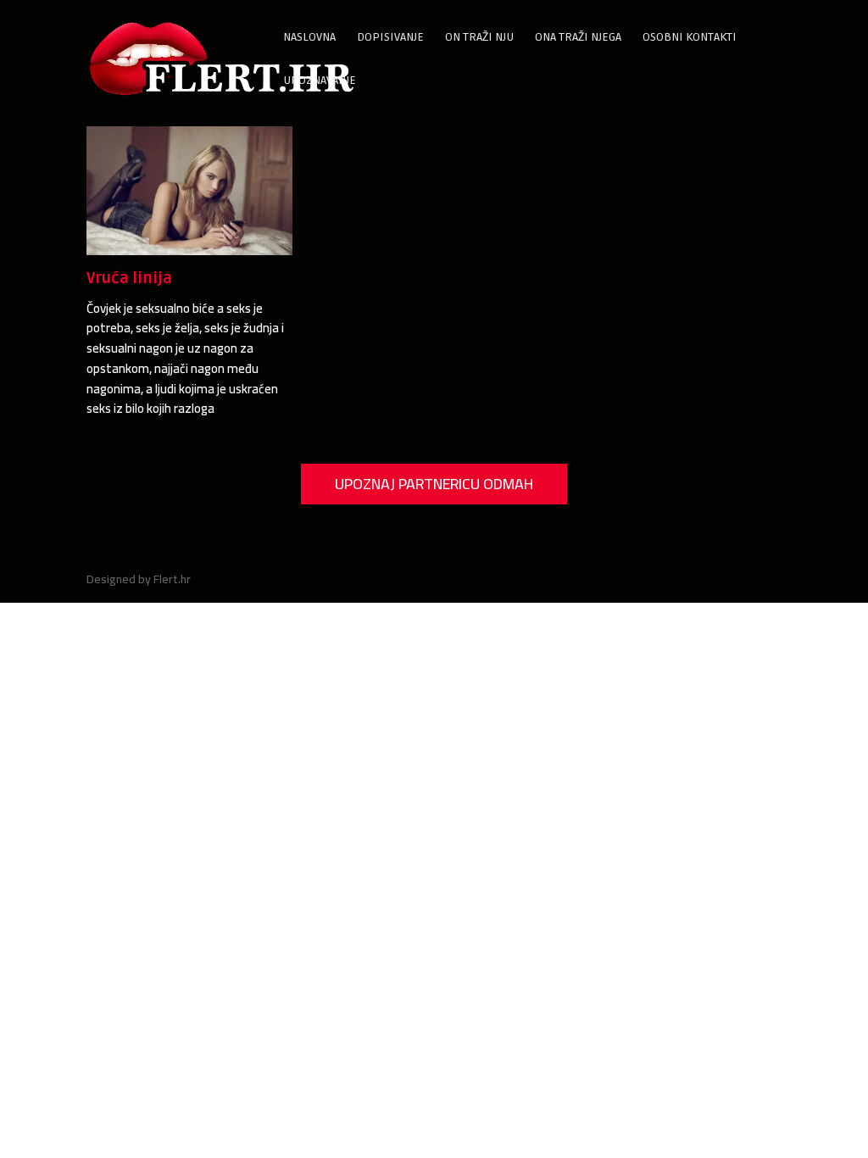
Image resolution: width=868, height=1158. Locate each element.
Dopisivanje (390, 37)
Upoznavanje (319, 81)
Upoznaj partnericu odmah (434, 484)
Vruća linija (129, 278)
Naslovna (309, 37)
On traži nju (479, 37)
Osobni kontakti (690, 37)
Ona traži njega (578, 37)
